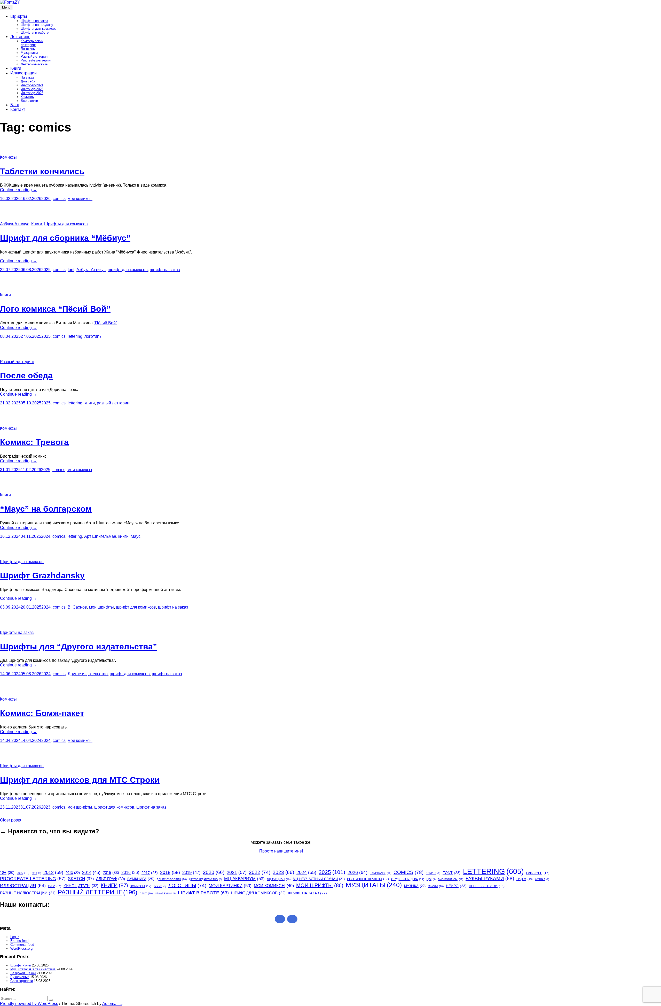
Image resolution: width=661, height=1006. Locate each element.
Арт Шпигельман (100, 536)
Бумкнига (140, 879)
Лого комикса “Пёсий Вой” (55, 308)
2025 (46, 269)
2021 (237, 872)
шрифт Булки (165, 893)
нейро (456, 886)
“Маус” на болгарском (46, 508)
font (71, 269)
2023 (45, 807)
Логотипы (28, 49)
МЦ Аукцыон (278, 879)
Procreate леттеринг (36, 60)
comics (59, 198)
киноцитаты (81, 886)
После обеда (26, 375)
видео (524, 879)
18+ (7, 873)
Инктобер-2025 (32, 93)
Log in (14, 937)
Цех (431, 879)
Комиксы (27, 97)
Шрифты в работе (35, 32)
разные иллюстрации (28, 893)
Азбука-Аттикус (14, 224)
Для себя (28, 81)
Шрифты (18, 16)
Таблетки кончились (42, 171)
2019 (191, 872)
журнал (542, 879)
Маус (135, 536)
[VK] (292, 919)
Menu (6, 7)
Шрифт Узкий (20, 965)
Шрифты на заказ (34, 21)
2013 (73, 873)
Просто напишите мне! (281, 851)
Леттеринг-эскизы (34, 64)
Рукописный (19, 977)
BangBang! (380, 873)
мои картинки (230, 885)
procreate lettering (33, 878)
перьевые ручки (487, 886)
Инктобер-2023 (32, 89)
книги (89, 403)
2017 (149, 873)
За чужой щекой (23, 973)
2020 (213, 872)
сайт (146, 893)
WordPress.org (21, 948)
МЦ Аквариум (244, 878)
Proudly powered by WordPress (29, 1003)
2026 (46, 198)
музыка (415, 886)
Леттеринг (20, 36)
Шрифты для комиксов (39, 28)
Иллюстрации (23, 73)
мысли (436, 886)
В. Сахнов (77, 607)
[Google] (280, 919)
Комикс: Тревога (34, 442)
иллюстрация (23, 885)
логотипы (93, 336)
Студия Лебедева (407, 879)
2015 (111, 872)
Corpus (433, 873)
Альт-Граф (110, 879)
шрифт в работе (203, 892)
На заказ (27, 77)
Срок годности (21, 981)
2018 (170, 872)
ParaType (537, 873)
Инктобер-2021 (32, 85)
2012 (53, 872)
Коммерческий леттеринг (32, 43)
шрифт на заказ (165, 269)
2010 (36, 873)
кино (54, 886)
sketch (81, 879)
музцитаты (374, 884)
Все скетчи (29, 101)
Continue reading (18, 190)
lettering (75, 336)
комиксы (140, 886)
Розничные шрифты (368, 879)
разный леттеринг (114, 403)
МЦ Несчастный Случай (319, 879)
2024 (45, 536)
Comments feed (22, 945)
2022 (259, 872)
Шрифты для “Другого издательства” (78, 646)
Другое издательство (88, 674)
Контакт (17, 109)
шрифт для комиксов (128, 269)
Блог (14, 105)
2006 (23, 872)
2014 (91, 872)
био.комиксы (450, 879)
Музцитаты (29, 53)
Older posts (10, 820)
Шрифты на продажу (37, 25)
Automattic (112, 1003)
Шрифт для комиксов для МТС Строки (80, 780)
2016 (130, 872)
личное (160, 886)
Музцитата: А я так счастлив (33, 969)
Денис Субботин (172, 879)
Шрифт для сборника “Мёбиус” (65, 238)
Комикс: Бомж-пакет (42, 713)
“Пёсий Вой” (105, 323)
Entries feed (19, 941)
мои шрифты (101, 607)
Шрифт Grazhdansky (42, 575)
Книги (15, 68)
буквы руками (490, 878)
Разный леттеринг (35, 56)
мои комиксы (80, 198)
